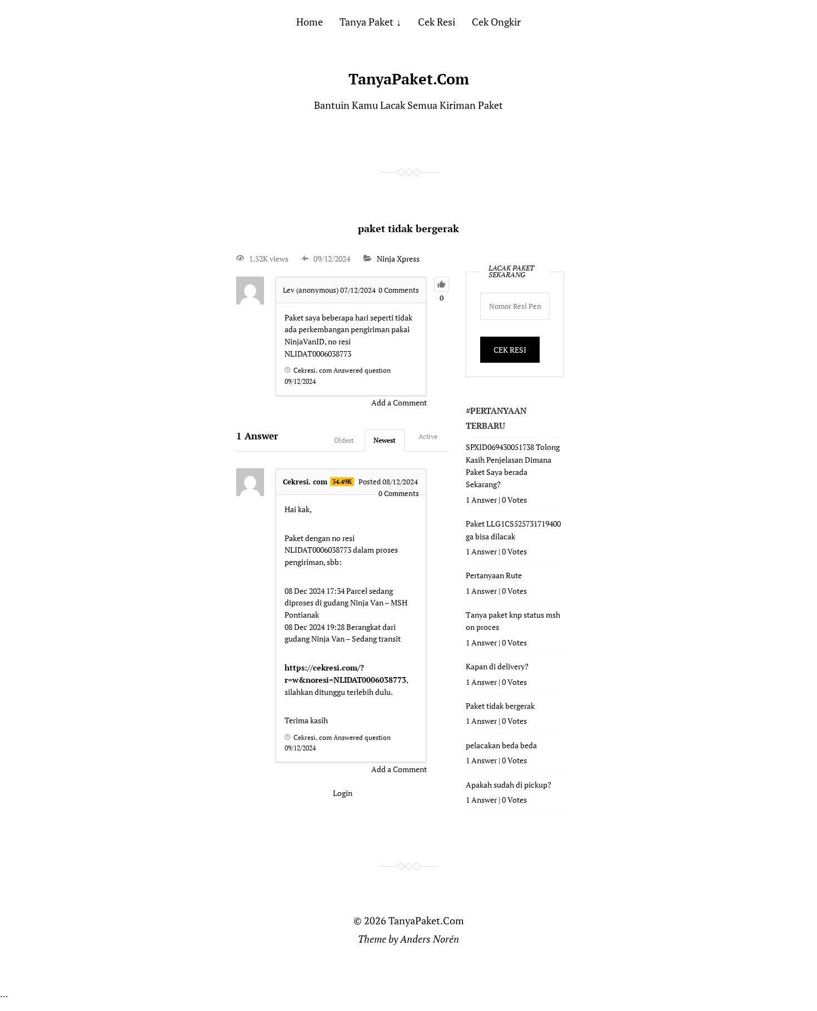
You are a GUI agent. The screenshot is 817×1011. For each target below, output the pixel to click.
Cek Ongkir (496, 21)
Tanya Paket (366, 21)
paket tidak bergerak (408, 228)
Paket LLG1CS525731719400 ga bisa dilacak (513, 529)
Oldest (343, 440)
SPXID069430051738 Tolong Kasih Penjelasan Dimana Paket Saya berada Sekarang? (513, 465)
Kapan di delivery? (497, 666)
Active (428, 436)
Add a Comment (399, 402)
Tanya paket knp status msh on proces (513, 620)
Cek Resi (436, 21)
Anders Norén (429, 938)
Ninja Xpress (398, 258)
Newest (384, 440)
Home (309, 21)
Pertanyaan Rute (494, 575)
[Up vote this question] (441, 284)
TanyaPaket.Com (408, 79)
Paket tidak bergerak (500, 705)
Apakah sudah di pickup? (508, 784)
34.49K (342, 482)
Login (342, 793)
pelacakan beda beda (501, 745)
